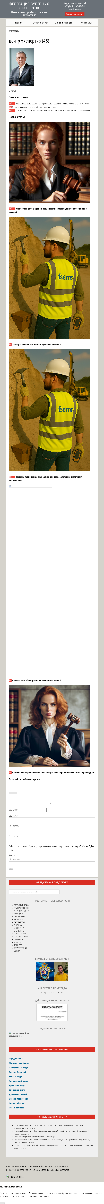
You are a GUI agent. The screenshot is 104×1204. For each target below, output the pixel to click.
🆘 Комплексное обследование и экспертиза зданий (35, 680)
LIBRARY (17, 951)
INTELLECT (18, 945)
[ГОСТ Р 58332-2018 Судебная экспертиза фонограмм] (52, 1021)
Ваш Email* (13, 809)
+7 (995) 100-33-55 (75, 6)
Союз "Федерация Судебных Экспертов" (51, 1170)
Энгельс (12, 90)
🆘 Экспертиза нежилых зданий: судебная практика (32, 107)
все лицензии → (15, 1036)
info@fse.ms (75, 9)
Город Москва (15, 1058)
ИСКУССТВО (18, 942)
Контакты (86, 22)
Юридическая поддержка (52, 882)
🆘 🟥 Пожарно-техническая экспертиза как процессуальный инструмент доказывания (49, 110)
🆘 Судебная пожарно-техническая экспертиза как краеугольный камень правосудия (51, 772)
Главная (17, 22)
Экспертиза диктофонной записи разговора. (38, 1137)
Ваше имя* (13, 815)
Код (15, 792)
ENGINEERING (19, 931)
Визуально (11, 792)
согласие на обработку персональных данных (37, 846)
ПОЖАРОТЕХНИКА (21, 937)
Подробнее (43, 1196)
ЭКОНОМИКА (19, 928)
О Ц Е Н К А (18, 925)
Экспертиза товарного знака (52, 992)
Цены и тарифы (63, 22)
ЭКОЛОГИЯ (18, 919)
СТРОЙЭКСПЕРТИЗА (21, 905)
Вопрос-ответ (40, 22)
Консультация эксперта (52, 1116)
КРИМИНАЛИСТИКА (21, 911)
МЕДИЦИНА (18, 914)
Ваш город (13, 836)
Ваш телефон (15, 826)
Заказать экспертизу (74, 14)
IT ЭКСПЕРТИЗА (20, 934)
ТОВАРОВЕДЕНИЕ (20, 948)
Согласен (2, 1202)
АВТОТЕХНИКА (19, 916)
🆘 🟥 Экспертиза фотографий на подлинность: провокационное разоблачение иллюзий (49, 103)
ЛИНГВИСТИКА (19, 939)
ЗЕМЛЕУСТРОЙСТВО (22, 908)
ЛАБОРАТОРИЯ (19, 922)
